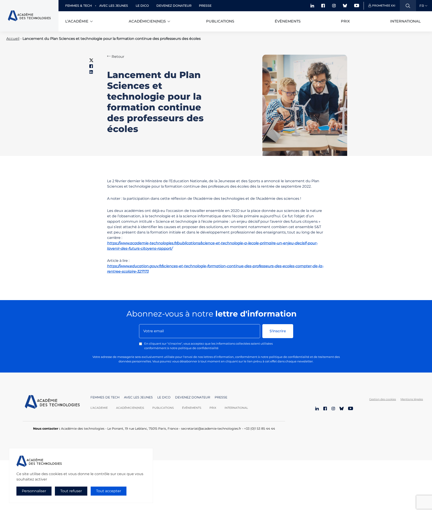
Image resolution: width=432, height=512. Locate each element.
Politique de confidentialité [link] (29, 500)
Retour (117, 56)
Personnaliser (34, 491)
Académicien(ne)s (147, 21)
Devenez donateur (173, 6)
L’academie (99, 407)
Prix (345, 21)
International (405, 21)
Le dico (142, 6)
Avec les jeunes (113, 6)
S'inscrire (278, 331)
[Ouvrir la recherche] (408, 5)
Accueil (12, 38)
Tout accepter (108, 491)
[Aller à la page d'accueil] (52, 402)
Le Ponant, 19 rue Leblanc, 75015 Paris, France (142, 429)
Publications (220, 21)
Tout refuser (71, 491)
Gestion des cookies (382, 399)
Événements (191, 407)
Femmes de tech (104, 397)
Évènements (288, 21)
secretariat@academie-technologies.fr (211, 429)
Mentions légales (411, 399)
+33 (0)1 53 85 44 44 (259, 429)
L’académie (76, 21)
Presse (205, 6)
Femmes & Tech (78, 6)
